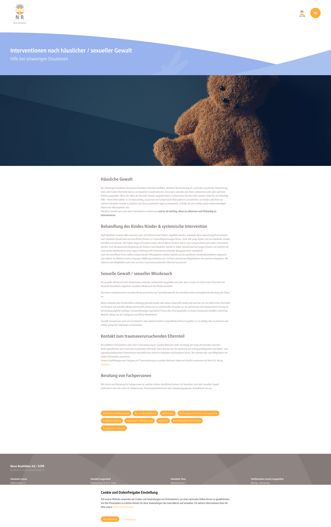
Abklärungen (168, 413)
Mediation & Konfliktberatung (116, 413)
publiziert (105, 364)
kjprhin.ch (15, 469)
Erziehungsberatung (112, 420)
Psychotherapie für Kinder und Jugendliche (198, 413)
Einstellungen (129, 519)
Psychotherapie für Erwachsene (187, 420)
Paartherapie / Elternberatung (139, 420)
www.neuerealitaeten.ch (33, 469)
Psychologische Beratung (114, 428)
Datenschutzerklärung (123, 506)
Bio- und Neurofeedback (145, 413)
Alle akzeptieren (110, 519)
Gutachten (163, 420)
